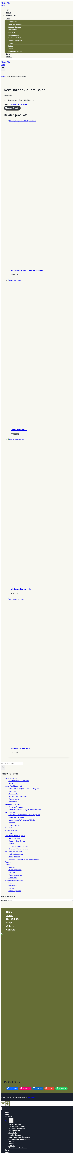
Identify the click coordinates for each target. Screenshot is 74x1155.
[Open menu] (3, 68)
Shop (9, 922)
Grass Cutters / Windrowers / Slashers (22, 820)
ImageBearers (33, 1097)
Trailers (10, 46)
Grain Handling (13, 794)
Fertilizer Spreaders (15, 854)
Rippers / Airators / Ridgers (18, 846)
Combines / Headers (15, 807)
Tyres (10, 883)
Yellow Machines (13, 21)
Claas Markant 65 (19, 430)
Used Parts (11, 32)
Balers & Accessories (19, 104)
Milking (11, 888)
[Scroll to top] (3, 1104)
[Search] (3, 767)
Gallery (9, 54)
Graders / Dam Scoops (16, 841)
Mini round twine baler (21, 589)
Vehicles (10, 48)
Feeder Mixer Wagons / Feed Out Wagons (23, 789)
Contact (9, 57)
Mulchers (11, 823)
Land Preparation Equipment (16, 38)
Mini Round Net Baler (20, 748)
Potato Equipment (14, 891)
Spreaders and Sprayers (15, 40)
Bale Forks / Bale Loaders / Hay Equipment (24, 815)
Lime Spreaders (14, 857)
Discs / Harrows (14, 838)
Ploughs (11, 844)
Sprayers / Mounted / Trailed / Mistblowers (23, 859)
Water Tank (12, 878)
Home (8, 10)
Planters (11, 833)
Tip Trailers (12, 867)
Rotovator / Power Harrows (18, 849)
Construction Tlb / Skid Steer (18, 781)
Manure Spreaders (15, 875)
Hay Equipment (12, 29)
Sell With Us (11, 15)
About (8, 13)
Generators (12, 885)
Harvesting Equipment (14, 27)
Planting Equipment (13, 35)
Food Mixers (12, 791)
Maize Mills (12, 802)
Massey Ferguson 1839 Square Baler (27, 270)
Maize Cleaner (13, 799)
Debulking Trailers (14, 870)
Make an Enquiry (12, 108)
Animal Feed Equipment (14, 24)
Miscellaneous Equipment (15, 51)
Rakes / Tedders (14, 825)
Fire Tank (11, 872)
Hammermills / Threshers (17, 796)
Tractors (10, 43)
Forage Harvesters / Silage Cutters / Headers (24, 810)
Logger (10, 783)
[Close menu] (1, 1108)
